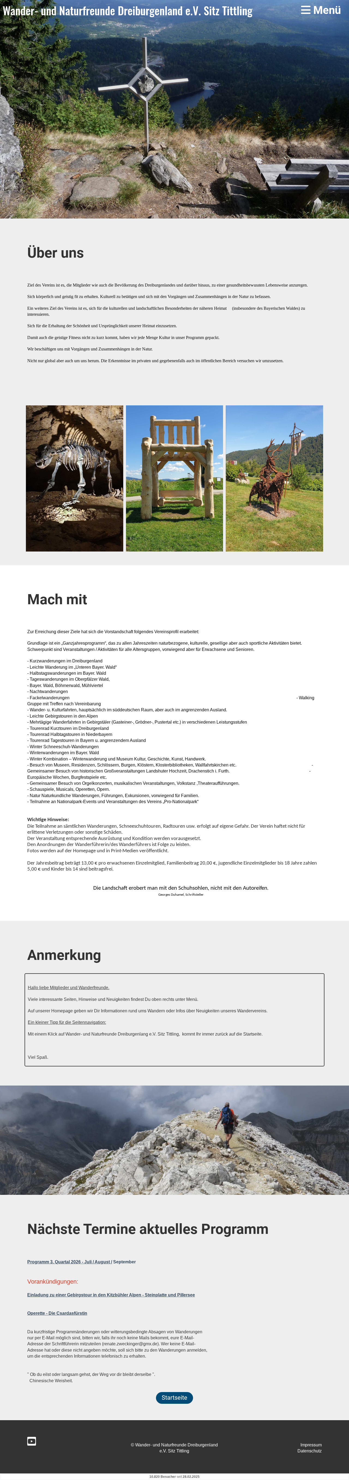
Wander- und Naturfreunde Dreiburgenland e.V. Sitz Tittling (127, 10)
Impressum (311, 1445)
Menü (326, 10)
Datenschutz (309, 1451)
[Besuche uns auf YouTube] (31, 1442)
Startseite (174, 1397)
